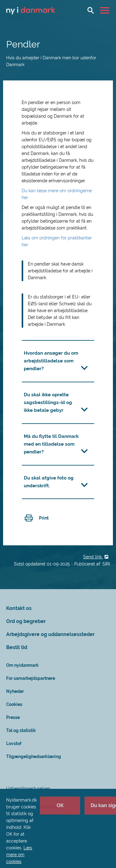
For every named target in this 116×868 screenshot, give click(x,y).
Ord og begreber (26, 621)
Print (44, 518)
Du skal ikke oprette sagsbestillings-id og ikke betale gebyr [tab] (48, 402)
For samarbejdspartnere (30, 678)
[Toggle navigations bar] (105, 10)
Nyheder (15, 691)
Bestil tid (16, 647)
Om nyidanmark (22, 665)
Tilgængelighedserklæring (33, 756)
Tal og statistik (21, 730)
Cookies (14, 704)
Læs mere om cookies (19, 854)
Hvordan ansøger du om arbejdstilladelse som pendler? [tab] (51, 360)
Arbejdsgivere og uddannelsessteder (50, 634)
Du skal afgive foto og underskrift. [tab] (49, 482)
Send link (93, 556)
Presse (13, 717)
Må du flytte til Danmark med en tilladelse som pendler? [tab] (51, 444)
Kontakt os (19, 608)
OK (60, 805)
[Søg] (90, 10)
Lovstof (13, 743)
